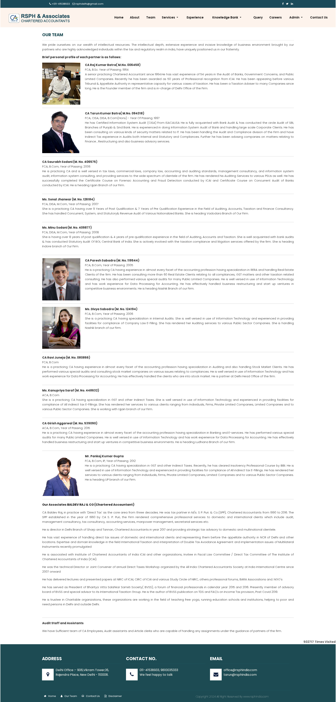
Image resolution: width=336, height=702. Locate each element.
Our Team (70, 696)
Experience (195, 17)
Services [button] (169, 17)
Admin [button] (294, 17)
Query (258, 17)
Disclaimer (115, 696)
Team (150, 17)
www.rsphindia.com (255, 696)
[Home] (39, 18)
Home (118, 17)
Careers (275, 17)
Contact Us (319, 17)
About (134, 17)
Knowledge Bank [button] (225, 17)
